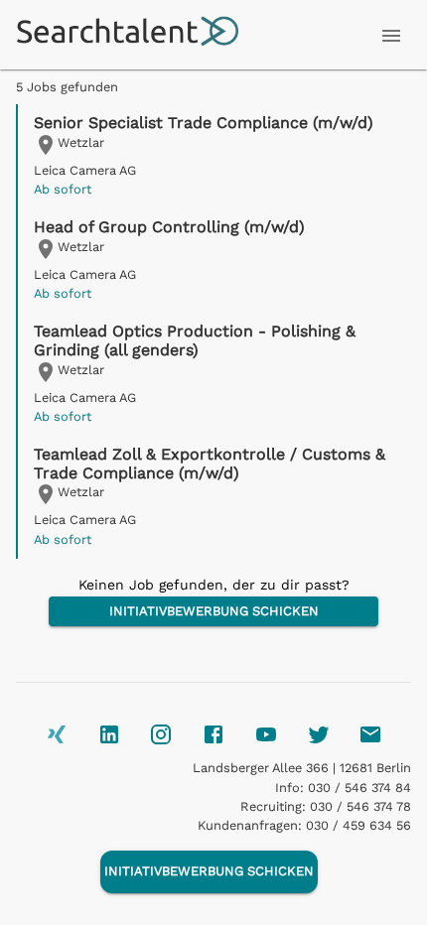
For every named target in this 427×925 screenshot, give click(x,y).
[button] (214, 156)
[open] (391, 36)
